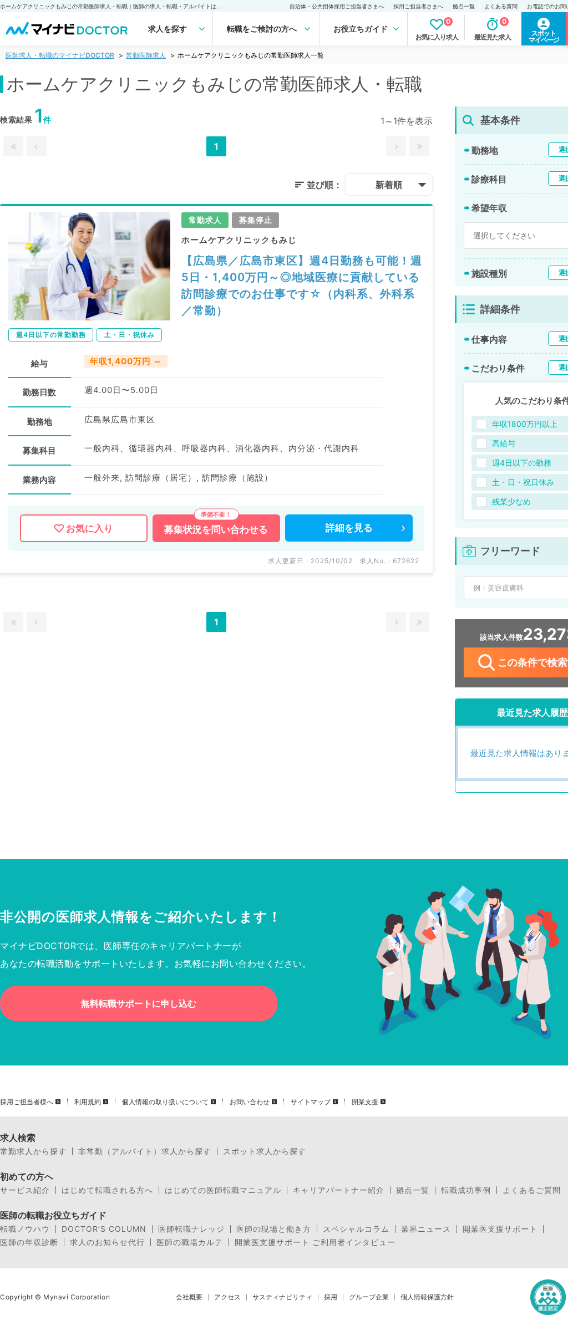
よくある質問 (501, 6)
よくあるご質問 (532, 1190)
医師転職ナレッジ (191, 1229)
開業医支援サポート (500, 1229)
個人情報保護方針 (427, 1297)
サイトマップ (311, 1102)
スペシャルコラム (356, 1229)
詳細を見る (349, 527)
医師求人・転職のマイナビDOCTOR (60, 55)
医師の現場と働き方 (273, 1229)
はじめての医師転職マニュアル (223, 1190)
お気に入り (89, 528)
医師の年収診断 (29, 1242)
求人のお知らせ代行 (107, 1242)
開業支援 (365, 1102)
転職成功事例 (466, 1190)
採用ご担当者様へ (26, 1102)
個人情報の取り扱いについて (165, 1102)
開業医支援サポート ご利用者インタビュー (315, 1242)
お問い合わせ (250, 1102)
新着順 (389, 184)
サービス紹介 (25, 1190)
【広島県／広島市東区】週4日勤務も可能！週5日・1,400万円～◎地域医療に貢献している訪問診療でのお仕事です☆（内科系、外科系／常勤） (301, 285)
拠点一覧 (464, 6)
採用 (330, 1297)
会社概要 (189, 1297)
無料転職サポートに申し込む (138, 1003)
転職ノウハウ (25, 1229)
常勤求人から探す (33, 1151)
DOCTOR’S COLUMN (104, 1229)
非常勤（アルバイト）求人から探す (144, 1151)
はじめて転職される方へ (107, 1190)
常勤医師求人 (146, 55)
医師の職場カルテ (189, 1242)
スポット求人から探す (264, 1151)
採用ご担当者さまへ (418, 6)
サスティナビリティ (282, 1297)
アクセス (227, 1297)
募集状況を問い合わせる (216, 529)
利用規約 (87, 1102)
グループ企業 (369, 1297)
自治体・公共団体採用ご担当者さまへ (337, 6)
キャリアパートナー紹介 (338, 1190)
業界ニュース (426, 1229)
